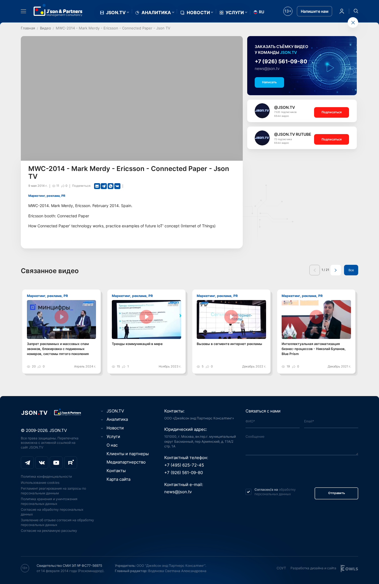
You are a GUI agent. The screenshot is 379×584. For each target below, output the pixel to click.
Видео (45, 28)
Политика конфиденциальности (46, 476)
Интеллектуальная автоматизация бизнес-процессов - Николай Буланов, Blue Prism (314, 349)
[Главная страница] (58, 10)
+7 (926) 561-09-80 (281, 61)
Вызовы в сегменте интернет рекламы (229, 344)
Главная (28, 28)
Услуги (235, 12)
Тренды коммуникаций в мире (137, 344)
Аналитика (156, 12)
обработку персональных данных (275, 491)
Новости (198, 12)
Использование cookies (40, 482)
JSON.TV (116, 12)
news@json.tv (267, 68)
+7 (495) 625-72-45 (184, 465)
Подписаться (332, 112)
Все (351, 270)
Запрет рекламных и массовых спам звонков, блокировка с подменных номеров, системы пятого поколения (58, 349)
